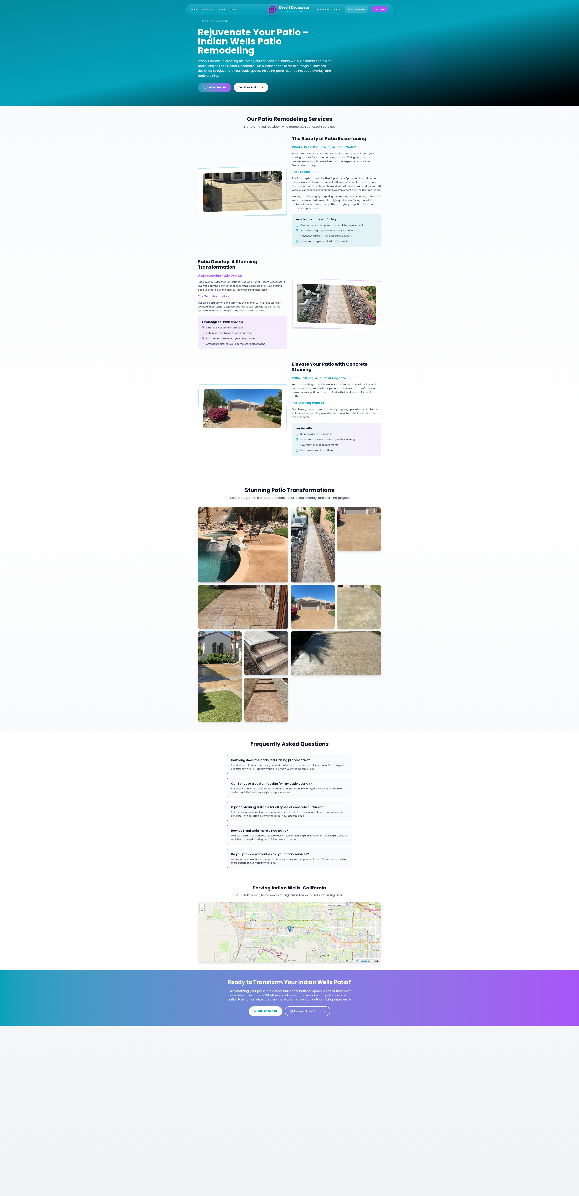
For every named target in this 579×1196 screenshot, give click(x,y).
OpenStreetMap (363, 960)
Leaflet (351, 960)
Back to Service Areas (215, 21)
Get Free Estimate (251, 87)
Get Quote (380, 9)
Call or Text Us (358, 9)
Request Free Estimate (309, 1011)
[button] (289, 929)
